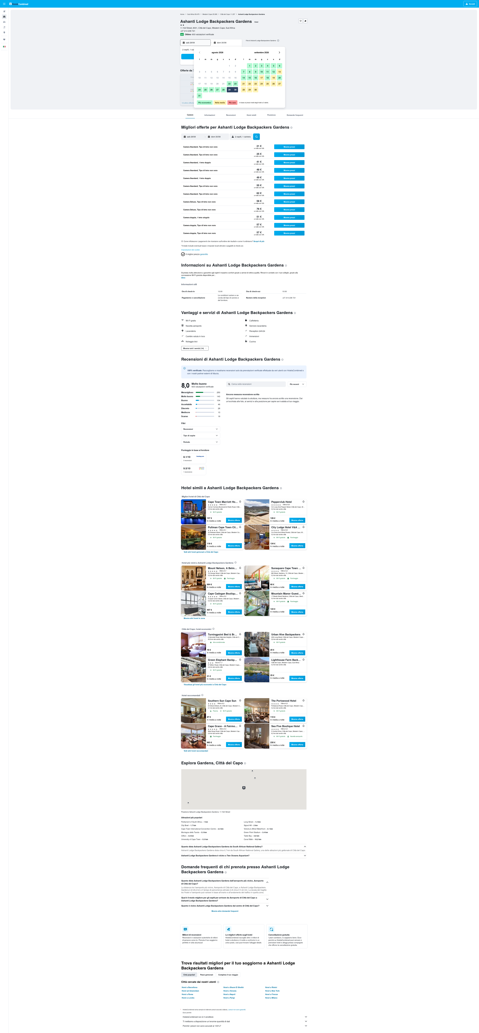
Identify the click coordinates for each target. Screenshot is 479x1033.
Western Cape (207, 14)
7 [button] (223, 71)
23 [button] (235, 83)
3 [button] (199, 71)
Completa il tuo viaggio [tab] (228, 974)
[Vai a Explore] (4, 32)
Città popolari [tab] (189, 974)
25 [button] (205, 89)
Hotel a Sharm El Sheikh (233, 987)
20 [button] (217, 83)
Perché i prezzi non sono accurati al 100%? (202, 1025)
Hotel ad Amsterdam (190, 991)
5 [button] (211, 71)
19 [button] (211, 83)
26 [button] (211, 89)
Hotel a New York (272, 991)
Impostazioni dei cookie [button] (190, 249)
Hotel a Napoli (229, 994)
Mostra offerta (234, 520)
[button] (4, 4)
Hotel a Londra (188, 997)
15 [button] (229, 77)
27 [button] (217, 89)
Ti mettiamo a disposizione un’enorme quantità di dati (206, 1021)
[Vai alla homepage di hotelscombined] (18, 4)
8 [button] (229, 71)
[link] (201, 551)
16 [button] (235, 77)
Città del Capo (225, 14)
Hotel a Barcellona (189, 987)
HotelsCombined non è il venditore (198, 1016)
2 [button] (235, 65)
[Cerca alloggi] (4, 16)
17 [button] (199, 83)
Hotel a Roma (187, 994)
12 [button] (211, 77)
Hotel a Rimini (271, 987)
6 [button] (217, 71)
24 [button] (199, 89)
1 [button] (229, 65)
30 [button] (235, 89)
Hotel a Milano (271, 997)
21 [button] (223, 83)
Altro (183, 277)
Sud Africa (190, 14)
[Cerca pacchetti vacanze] (4, 27)
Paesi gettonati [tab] (206, 974)
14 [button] (223, 77)
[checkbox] (193, 458)
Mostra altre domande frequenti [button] (225, 911)
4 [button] (205, 71)
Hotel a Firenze (271, 994)
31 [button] (199, 95)
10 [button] (199, 77)
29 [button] (229, 89)
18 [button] (205, 83)
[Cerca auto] (4, 21)
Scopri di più (258, 241)
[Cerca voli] (4, 11)
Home (182, 14)
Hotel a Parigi (229, 997)
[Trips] (4, 39)
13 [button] (217, 77)
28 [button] (223, 89)
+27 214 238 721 (187, 30)
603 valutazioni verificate (203, 34)
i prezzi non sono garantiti (236, 1009)
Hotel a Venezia (229, 991)
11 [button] (205, 77)
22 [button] (229, 83)
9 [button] (235, 71)
